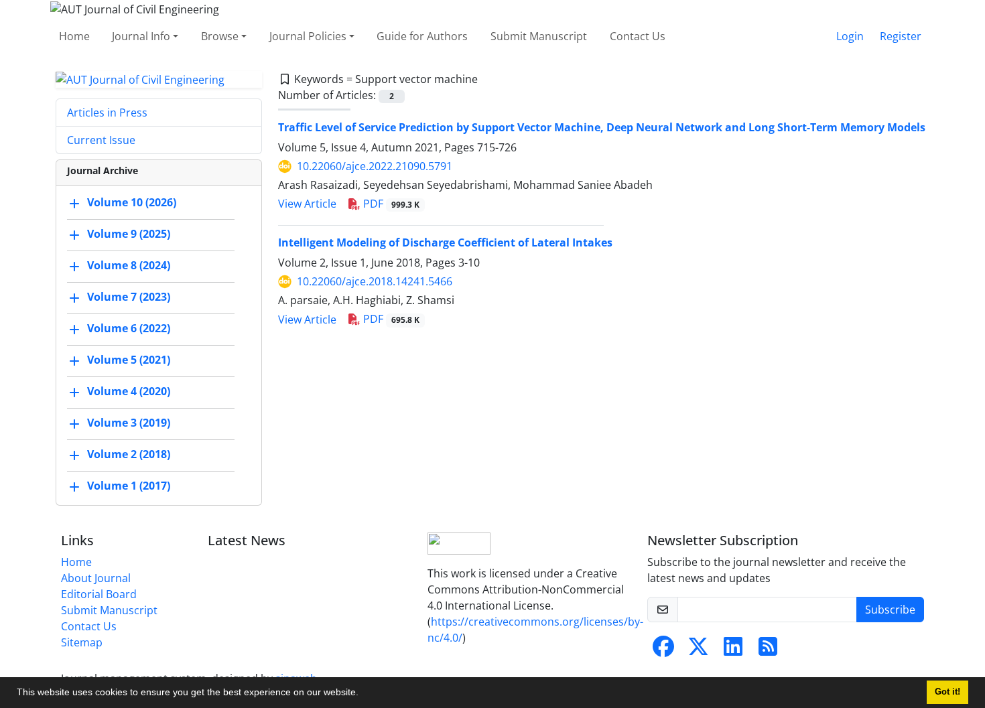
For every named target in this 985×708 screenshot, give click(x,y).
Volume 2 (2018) (128, 454)
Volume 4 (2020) (128, 391)
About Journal (96, 578)
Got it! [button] (947, 692)
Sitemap (82, 642)
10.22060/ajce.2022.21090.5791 (374, 166)
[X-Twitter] (698, 650)
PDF (389, 203)
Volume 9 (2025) (128, 234)
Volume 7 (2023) (128, 297)
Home (74, 36)
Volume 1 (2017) (128, 486)
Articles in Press (107, 112)
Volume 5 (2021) (128, 360)
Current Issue (101, 140)
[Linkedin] (733, 650)
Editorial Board (99, 594)
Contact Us (637, 36)
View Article (307, 203)
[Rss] (768, 650)
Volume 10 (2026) (131, 203)
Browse (220, 36)
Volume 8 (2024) (128, 266)
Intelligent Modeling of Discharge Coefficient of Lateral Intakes (445, 242)
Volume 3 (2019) (128, 423)
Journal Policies (307, 36)
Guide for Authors (422, 36)
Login (850, 36)
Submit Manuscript (538, 36)
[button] (363, 694)
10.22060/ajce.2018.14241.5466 (374, 281)
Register (900, 36)
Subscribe (890, 609)
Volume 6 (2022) (128, 329)
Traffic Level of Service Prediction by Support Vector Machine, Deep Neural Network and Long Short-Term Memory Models (601, 127)
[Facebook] (663, 650)
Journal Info (141, 36)
